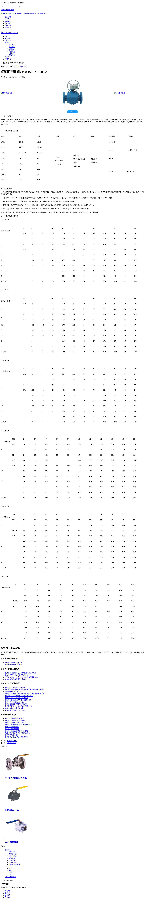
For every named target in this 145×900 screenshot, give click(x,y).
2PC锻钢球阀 (11, 743)
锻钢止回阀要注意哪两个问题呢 (16, 704)
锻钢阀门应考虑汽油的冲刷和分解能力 (18, 725)
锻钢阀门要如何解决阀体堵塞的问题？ (18, 700)
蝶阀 (10, 873)
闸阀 (10, 870)
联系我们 (10, 10)
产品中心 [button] (8, 43)
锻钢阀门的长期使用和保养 (14, 718)
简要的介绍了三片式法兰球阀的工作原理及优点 (21, 677)
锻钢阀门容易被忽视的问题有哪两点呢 (18, 706)
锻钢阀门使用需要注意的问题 (15, 687)
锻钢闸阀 (12, 852)
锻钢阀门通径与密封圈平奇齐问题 (16, 698)
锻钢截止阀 (13, 854)
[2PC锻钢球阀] (119, 93)
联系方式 (8, 27)
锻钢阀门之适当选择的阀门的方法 (16, 731)
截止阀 (11, 868)
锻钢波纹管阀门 (14, 864)
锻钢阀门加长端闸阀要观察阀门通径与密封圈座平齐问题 (24, 689)
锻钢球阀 (23, 66)
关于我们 (8, 19)
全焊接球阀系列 (10, 877)
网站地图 (4, 10)
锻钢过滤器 (13, 860)
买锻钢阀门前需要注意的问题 (15, 710)
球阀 (10, 875)
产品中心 (8, 23)
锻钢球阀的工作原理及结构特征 (16, 679)
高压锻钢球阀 (12, 741)
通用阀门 (8, 866)
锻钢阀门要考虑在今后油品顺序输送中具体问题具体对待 (24, 694)
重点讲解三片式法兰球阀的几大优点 (17, 675)
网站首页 (8, 17)
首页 (16, 66)
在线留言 (8, 25)
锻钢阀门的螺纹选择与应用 (14, 722)
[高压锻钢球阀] (6, 93)
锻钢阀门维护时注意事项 (13, 662)
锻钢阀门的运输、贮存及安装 (15, 720)
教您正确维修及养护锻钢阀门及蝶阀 (17, 733)
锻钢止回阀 (13, 856)
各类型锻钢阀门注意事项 (13, 664)
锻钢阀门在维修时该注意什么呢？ (16, 737)
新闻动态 (8, 21)
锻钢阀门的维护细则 (12, 735)
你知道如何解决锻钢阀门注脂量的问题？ (19, 696)
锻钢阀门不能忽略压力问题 (14, 702)
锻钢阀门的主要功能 (12, 727)
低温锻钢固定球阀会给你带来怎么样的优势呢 (20, 673)
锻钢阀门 (8, 850)
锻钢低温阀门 (13, 862)
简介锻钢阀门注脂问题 (13, 691)
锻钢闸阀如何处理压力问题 (14, 708)
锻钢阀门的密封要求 (12, 729)
